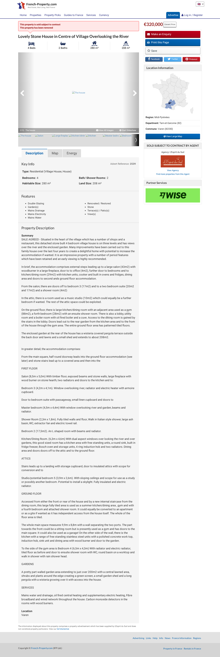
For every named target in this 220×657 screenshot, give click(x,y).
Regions (197, 638)
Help (155, 638)
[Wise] (173, 195)
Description (34, 153)
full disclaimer (63, 629)
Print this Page (159, 42)
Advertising (138, 638)
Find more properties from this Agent (172, 174)
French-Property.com (42, 648)
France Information (181, 638)
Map (55, 153)
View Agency (173, 170)
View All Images (106, 130)
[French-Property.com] (36, 6)
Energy (72, 153)
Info (161, 638)
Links (148, 638)
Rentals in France (192, 648)
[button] (26, 92)
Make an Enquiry (161, 34)
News (167, 638)
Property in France (172, 648)
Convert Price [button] (169, 24)
